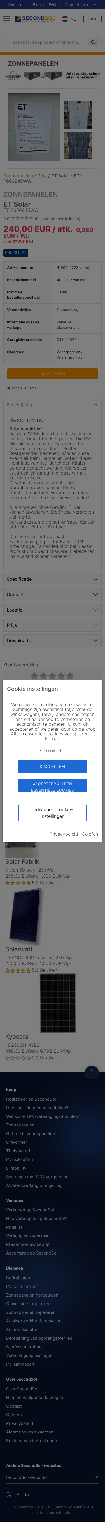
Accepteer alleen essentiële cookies (52, 787)
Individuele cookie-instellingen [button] (52, 813)
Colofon (90, 834)
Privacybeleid (64, 834)
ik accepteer (53, 766)
